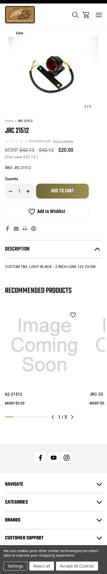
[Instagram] (66, 457)
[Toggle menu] (99, 15)
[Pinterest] (33, 228)
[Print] (24, 228)
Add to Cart (44, 378)
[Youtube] (53, 457)
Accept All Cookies (77, 566)
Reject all (41, 566)
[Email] (16, 228)
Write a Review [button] (63, 141)
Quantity (11, 179)
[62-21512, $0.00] (44, 345)
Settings (15, 566)
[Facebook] (7, 228)
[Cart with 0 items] (85, 14)
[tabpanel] (44, 358)
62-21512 (13, 394)
